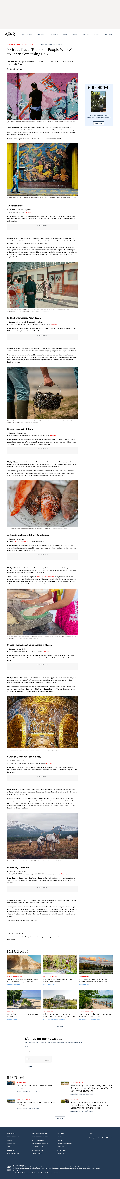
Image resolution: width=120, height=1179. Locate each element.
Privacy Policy (64, 609)
